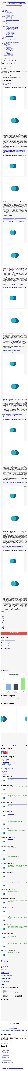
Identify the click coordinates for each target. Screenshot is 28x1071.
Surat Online (6, 43)
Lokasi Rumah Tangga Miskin (12, 42)
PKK (7, 25)
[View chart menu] (26, 674)
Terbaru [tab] (5, 771)
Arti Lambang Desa (10, 15)
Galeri (5, 967)
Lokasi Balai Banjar (10, 39)
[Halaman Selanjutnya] (4, 628)
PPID (4, 37)
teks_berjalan (6, 759)
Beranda (5, 10)
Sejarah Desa (9, 12)
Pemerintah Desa (9, 18)
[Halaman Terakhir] (4, 629)
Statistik (5, 670)
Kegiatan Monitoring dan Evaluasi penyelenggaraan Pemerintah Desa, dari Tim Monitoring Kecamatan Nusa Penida (14, 415)
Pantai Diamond (6, 978)
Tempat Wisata (6, 44)
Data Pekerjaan (9, 31)
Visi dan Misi (9, 17)
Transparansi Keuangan (8, 55)
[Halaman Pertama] (4, 613)
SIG (4, 38)
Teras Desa (8, 45)
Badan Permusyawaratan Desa (12, 20)
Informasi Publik (9, 50)
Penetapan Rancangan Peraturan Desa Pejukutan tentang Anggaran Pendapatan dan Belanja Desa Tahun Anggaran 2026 (14, 151)
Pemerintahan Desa (7, 16)
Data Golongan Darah (10, 33)
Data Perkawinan (9, 36)
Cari (20, 6)
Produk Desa (9, 49)
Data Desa (5, 26)
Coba (7, 52)
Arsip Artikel (8, 768)
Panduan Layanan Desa (11, 48)
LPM (7, 22)
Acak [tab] (4, 774)
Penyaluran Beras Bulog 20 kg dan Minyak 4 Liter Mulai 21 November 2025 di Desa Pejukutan (14, 219)
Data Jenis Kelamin (10, 32)
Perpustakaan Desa (7, 764)
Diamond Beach (9, 54)
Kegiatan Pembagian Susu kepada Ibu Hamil (11, 350)
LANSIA (4, 984)
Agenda (5, 961)
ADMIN (2, 640)
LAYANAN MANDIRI (10, 640)
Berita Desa (8, 47)
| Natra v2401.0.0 (19, 1068)
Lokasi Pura (8, 41)
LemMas (5, 21)
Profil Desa (5, 11)
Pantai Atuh (8, 53)
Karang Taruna (9, 23)
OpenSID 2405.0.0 (11, 1068)
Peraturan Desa (6, 763)
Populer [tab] (5, 772)
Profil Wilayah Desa (10, 13)
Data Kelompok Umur (11, 34)
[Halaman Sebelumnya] (4, 615)
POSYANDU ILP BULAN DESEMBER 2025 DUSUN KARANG (15, 482)
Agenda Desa (6, 762)
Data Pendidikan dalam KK (12, 28)
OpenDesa (4, 1068)
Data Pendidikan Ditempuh (12, 29)
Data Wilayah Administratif (12, 27)
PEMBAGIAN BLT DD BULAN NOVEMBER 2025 (13, 284)
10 (3, 627)
